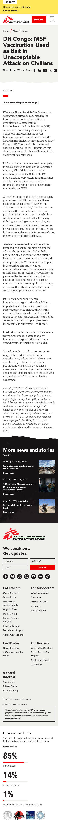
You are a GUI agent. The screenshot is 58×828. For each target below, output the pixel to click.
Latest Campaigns (40, 592)
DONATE (39, 19)
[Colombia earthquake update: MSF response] (29, 467)
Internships (36, 664)
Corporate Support (13, 634)
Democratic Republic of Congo (20, 102)
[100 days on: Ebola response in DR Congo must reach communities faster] (29, 486)
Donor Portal (9, 597)
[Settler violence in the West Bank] (29, 506)
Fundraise (36, 597)
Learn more (10, 10)
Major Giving (10, 613)
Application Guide (40, 660)
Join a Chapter (38, 610)
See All (6, 455)
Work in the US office (42, 647)
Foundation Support (13, 630)
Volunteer (36, 606)
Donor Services (10, 592)
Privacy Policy (10, 686)
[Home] (16, 19)
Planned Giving (11, 625)
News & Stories (20, 31)
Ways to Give (10, 609)
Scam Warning (10, 690)
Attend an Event (39, 601)
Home (6, 31)
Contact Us (9, 681)
